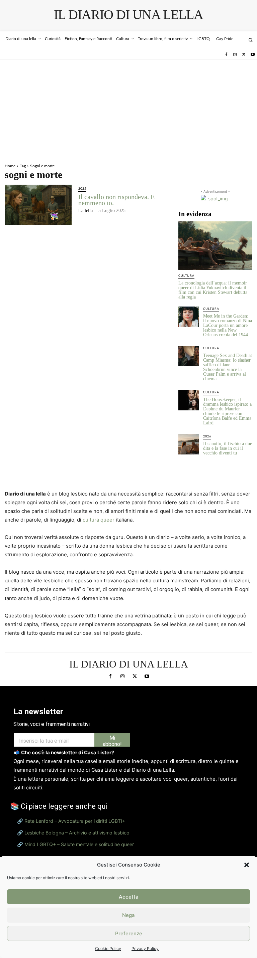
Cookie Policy (108, 948)
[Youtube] (252, 54)
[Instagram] (235, 54)
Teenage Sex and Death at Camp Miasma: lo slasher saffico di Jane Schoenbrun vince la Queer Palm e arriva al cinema (227, 367)
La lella (85, 210)
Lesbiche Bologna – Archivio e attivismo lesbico (77, 832)
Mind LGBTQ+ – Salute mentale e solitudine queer (79, 844)
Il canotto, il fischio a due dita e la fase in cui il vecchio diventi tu (227, 448)
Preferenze (128, 933)
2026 (207, 436)
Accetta (129, 897)
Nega (128, 915)
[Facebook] (226, 54)
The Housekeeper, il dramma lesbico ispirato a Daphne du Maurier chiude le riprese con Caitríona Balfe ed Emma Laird (227, 411)
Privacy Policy (145, 948)
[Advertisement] (128, 109)
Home (10, 166)
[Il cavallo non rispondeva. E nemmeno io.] (38, 205)
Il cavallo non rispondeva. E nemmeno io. (116, 199)
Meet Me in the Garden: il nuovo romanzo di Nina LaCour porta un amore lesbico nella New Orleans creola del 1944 (227, 325)
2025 (82, 188)
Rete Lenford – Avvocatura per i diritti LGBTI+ (74, 821)
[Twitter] (243, 54)
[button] (246, 864)
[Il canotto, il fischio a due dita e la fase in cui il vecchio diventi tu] (188, 444)
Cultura (186, 275)
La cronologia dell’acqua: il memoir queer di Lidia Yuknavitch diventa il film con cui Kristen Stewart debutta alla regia (212, 290)
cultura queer (98, 520)
